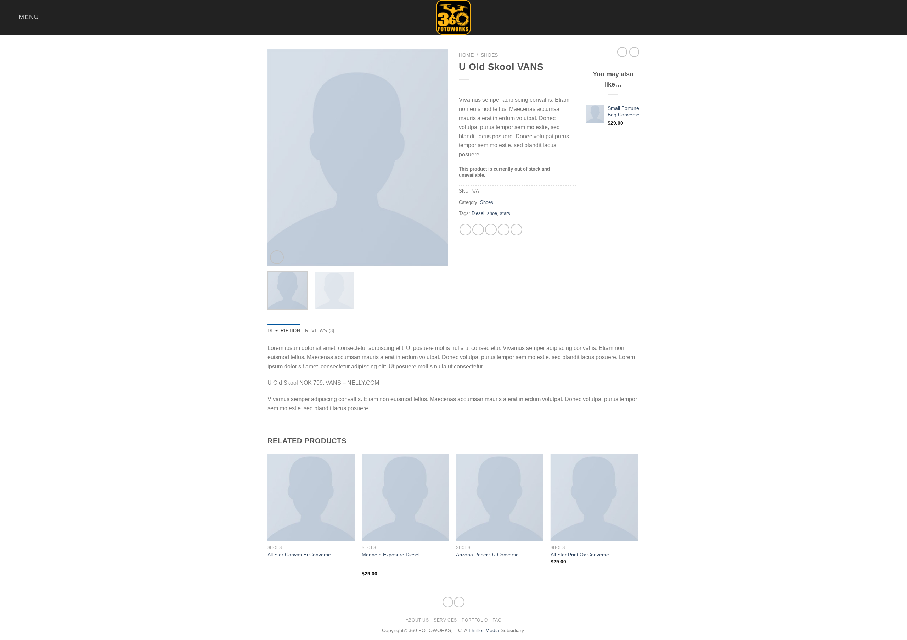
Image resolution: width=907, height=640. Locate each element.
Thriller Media (483, 630)
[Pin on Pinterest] (503, 229)
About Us (417, 620)
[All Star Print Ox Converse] (594, 497)
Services (445, 620)
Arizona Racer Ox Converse (487, 554)
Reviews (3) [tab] (319, 330)
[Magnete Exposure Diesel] (405, 497)
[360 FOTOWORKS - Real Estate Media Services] (453, 17)
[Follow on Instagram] (888, 17)
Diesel (478, 213)
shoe (492, 213)
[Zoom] (277, 257)
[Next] (435, 157)
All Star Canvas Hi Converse (299, 554)
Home (466, 55)
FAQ (496, 620)
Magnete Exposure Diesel (390, 554)
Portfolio (475, 620)
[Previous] (280, 157)
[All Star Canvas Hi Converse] (311, 497)
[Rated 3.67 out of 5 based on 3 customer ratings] (517, 88)
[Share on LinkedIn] (516, 229)
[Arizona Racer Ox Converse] (499, 497)
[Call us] (897, 17)
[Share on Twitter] (478, 229)
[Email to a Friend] (491, 229)
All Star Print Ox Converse (580, 554)
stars (505, 213)
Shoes (489, 55)
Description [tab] (283, 330)
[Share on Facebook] (465, 229)
